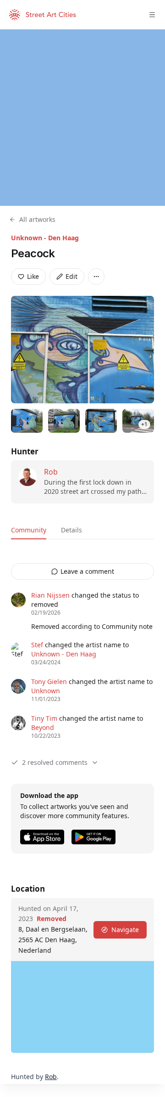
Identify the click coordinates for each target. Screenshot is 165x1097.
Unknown (45, 690)
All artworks (37, 219)
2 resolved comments (55, 762)
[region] (82, 117)
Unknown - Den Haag (45, 237)
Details (71, 530)
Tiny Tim (44, 718)
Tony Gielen (49, 681)
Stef (37, 644)
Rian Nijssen (50, 595)
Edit (71, 276)
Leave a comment (87, 571)
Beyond (42, 727)
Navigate (125, 929)
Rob (51, 472)
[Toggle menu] (152, 15)
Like (33, 276)
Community (28, 530)
